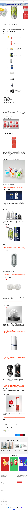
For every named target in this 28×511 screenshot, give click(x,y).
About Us (2, 490)
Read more (2, 451)
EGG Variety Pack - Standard (10, 429)
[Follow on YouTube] (6, 504)
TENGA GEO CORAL (7, 324)
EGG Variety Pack (8, 183)
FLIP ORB (10, 380)
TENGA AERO (17, 352)
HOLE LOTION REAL (8, 413)
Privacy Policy (3, 477)
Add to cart (8, 431)
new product (15, 424)
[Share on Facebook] (16, 435)
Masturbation (5, 468)
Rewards (2, 482)
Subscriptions (2, 484)
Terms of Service (3, 481)
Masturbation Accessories (6, 450)
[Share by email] (24, 435)
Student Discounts (3, 483)
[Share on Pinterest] (21, 435)
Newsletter (22, 475)
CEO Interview (3, 489)
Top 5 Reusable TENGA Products (21, 450)
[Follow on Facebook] (1, 504)
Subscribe (19, 482)
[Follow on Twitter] (3, 504)
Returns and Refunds (3, 476)
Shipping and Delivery (4, 475)
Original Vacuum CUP (6, 151)
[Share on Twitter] (18, 435)
